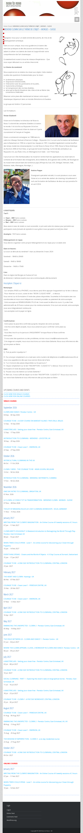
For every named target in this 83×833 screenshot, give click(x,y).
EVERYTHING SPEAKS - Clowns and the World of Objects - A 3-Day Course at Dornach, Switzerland (41, 554)
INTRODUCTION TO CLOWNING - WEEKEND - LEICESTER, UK (27, 438)
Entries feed (10, 813)
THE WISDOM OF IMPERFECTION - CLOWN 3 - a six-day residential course (32, 739)
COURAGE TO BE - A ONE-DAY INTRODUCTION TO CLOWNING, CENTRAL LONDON (35, 563)
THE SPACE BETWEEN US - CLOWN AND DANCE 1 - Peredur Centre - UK (31, 639)
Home (5, 26)
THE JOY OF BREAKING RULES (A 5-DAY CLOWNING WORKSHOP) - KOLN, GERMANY (35, 509)
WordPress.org (11, 820)
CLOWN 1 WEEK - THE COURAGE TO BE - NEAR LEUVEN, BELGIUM (29, 469)
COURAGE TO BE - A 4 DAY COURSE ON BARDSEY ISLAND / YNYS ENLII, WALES (33, 421)
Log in (9, 810)
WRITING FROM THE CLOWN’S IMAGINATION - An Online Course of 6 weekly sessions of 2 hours (40, 522)
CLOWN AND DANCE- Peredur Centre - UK (20, 412)
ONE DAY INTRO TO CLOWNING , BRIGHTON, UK (22, 491)
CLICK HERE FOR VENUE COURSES (16, 394)
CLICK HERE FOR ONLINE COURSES (17, 396)
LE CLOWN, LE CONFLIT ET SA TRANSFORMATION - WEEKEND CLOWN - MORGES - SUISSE (38, 500)
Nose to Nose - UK (46, 831)
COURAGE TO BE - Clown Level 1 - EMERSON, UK (22, 447)
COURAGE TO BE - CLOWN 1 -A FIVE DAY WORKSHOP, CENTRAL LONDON (31, 699)
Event (10, 26)
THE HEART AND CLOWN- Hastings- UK (19, 577)
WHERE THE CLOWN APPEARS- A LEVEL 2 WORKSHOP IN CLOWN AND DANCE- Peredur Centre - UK (41, 648)
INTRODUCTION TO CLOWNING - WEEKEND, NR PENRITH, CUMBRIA (30, 478)
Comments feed (12, 817)
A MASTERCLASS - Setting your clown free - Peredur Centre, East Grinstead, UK (33, 429)
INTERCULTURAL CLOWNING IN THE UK (19, 460)
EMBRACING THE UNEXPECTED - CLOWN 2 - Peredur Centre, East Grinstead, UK (34, 626)
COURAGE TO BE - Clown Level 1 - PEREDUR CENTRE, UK (25, 585)
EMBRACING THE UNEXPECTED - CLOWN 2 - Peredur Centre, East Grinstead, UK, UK (36, 721)
